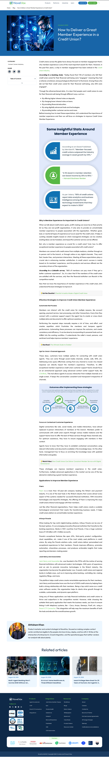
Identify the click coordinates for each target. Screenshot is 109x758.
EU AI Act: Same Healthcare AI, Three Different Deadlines (53, 681)
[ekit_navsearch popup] (99, 3)
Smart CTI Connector (47, 608)
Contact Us (83, 3)
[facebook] (10, 707)
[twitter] (12, 707)
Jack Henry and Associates (49, 561)
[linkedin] (18, 707)
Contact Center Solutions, (16, 64)
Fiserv (41, 491)
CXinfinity (42, 374)
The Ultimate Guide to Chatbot (60, 345)
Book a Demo (92, 3)
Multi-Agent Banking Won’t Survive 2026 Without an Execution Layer (19, 681)
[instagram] (21, 707)
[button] (9, 72)
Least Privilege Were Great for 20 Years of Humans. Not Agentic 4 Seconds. (86, 681)
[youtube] (15, 707)
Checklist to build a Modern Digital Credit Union (71, 293)
